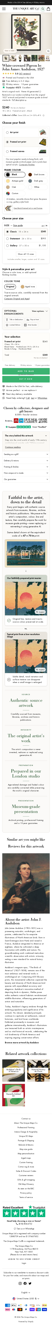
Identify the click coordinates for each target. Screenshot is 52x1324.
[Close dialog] (50, 648)
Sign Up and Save (39, 662)
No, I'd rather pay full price (39, 670)
